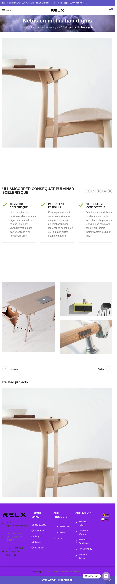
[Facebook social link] (88, 191)
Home (25, 27)
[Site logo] (57, 10)
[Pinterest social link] (99, 191)
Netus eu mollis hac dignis (45, 27)
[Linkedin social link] (104, 191)
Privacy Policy (85, 549)
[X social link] (93, 191)
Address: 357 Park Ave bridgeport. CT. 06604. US (14, 551)
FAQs (38, 542)
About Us (39, 530)
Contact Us (40, 525)
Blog (37, 536)
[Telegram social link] (110, 191)
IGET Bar (39, 547)
